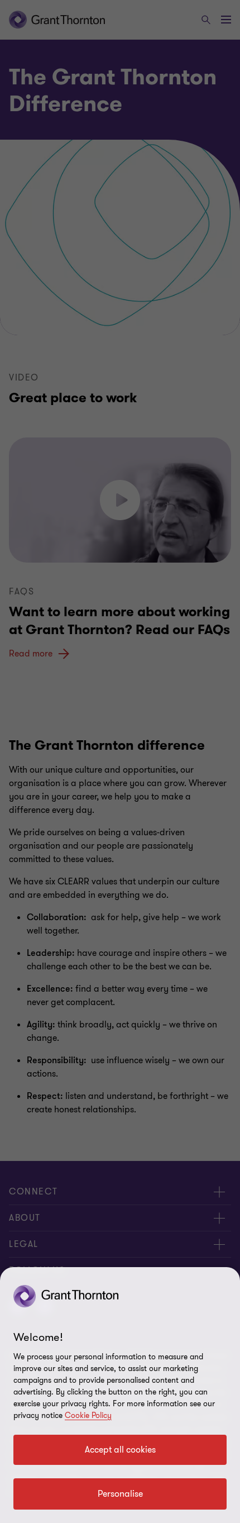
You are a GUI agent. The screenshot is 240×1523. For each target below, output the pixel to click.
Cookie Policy (88, 1415)
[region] (120, 1395)
